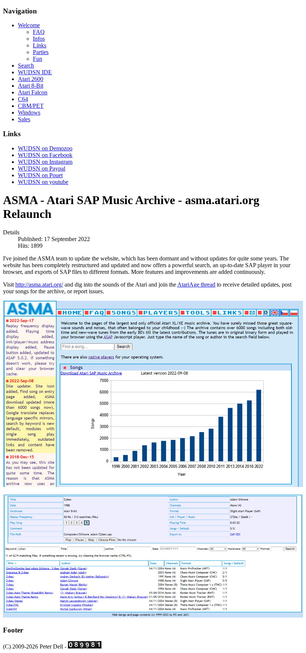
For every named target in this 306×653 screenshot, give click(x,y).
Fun (37, 59)
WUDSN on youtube (43, 182)
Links (39, 45)
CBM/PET (31, 106)
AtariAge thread (196, 284)
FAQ (39, 32)
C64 (23, 99)
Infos (39, 38)
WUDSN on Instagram (45, 162)
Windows (29, 112)
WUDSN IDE (35, 72)
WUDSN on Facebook (45, 155)
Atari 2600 (30, 79)
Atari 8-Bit (30, 85)
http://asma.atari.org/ (39, 284)
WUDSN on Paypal (41, 168)
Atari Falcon (32, 92)
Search (26, 65)
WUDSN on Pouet (40, 175)
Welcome (29, 25)
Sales (24, 119)
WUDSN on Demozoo (45, 148)
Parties (41, 52)
